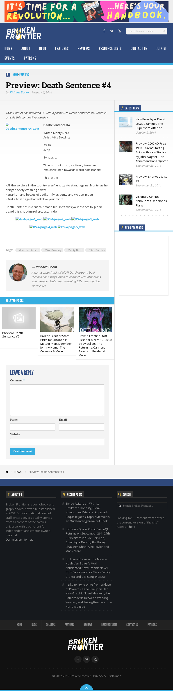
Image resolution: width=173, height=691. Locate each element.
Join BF (162, 48)
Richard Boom (19, 92)
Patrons (30, 58)
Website (15, 434)
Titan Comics (97, 250)
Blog (42, 48)
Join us (28, 539)
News (15, 74)
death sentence (28, 250)
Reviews (84, 48)
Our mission (14, 539)
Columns (50, 625)
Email (63, 419)
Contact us (139, 48)
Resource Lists (110, 48)
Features (62, 48)
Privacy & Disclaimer (107, 676)
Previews (24, 74)
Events (10, 58)
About (25, 48)
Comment (17, 380)
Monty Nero (75, 250)
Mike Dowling (53, 250)
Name (14, 419)
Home (8, 48)
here (132, 527)
